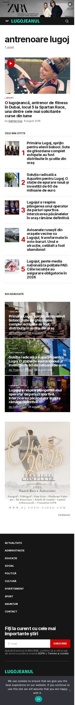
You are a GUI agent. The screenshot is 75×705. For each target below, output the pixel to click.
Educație (15, 312)
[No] (70, 690)
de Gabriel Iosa (18, 332)
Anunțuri (11, 604)
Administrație (18, 386)
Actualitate (17, 353)
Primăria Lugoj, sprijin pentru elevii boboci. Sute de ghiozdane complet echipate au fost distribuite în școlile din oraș (48, 153)
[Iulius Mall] (37, 8)
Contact (11, 611)
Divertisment (14, 588)
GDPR (41, 653)
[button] (7, 21)
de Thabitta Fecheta (21, 369)
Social (9, 566)
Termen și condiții (58, 653)
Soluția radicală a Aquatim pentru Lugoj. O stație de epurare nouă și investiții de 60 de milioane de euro (48, 182)
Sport (10, 98)
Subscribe (60, 643)
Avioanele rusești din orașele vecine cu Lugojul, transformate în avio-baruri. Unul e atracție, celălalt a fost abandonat (47, 240)
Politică (10, 573)
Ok (38, 699)
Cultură (10, 581)
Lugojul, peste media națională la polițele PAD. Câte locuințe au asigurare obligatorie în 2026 (47, 269)
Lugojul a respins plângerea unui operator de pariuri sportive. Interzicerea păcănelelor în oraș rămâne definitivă (48, 210)
